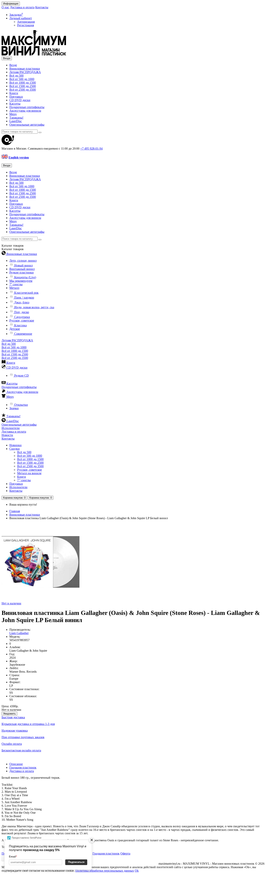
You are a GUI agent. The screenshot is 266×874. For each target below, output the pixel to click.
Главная (14, 511)
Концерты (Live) (24, 277)
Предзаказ (16, 96)
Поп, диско (21, 312)
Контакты (41, 7)
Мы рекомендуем (20, 280)
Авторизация (26, 21)
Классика (20, 325)
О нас (5, 7)
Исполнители (11, 428)
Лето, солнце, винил (23, 260)
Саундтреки (21, 317)
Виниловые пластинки (24, 68)
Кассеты (14, 103)
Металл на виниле (29, 473)
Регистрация (25, 25)
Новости (7, 435)
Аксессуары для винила (25, 110)
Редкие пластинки (21, 272)
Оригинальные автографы (26, 124)
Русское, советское (21, 320)
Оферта (125, 853)
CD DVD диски (19, 100)
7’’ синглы (24, 480)
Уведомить (9, 713)
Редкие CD (21, 375)
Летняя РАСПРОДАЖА (25, 72)
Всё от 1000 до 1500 (22, 82)
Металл (14, 287)
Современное (22, 333)
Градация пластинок (22, 767)
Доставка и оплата (22, 7)
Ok (137, 870)
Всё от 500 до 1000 (21, 79)
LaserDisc (15, 121)
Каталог (13, 249)
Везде (13, 65)
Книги (13, 93)
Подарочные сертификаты (26, 107)
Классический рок (26, 292)
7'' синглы (16, 284)
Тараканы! (16, 117)
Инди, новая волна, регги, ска (33, 307)
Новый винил (23, 265)
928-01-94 (91, 148)
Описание (16, 764)
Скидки (14, 448)
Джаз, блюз (21, 302)
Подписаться (76, 862)
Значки (14, 408)
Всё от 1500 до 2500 (22, 86)
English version (19, 157)
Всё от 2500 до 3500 (22, 89)
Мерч (13, 114)
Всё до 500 (16, 75)
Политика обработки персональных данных (104, 870)
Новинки (15, 445)
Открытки (20, 404)
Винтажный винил (22, 269)
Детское (14, 328)
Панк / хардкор (23, 297)
